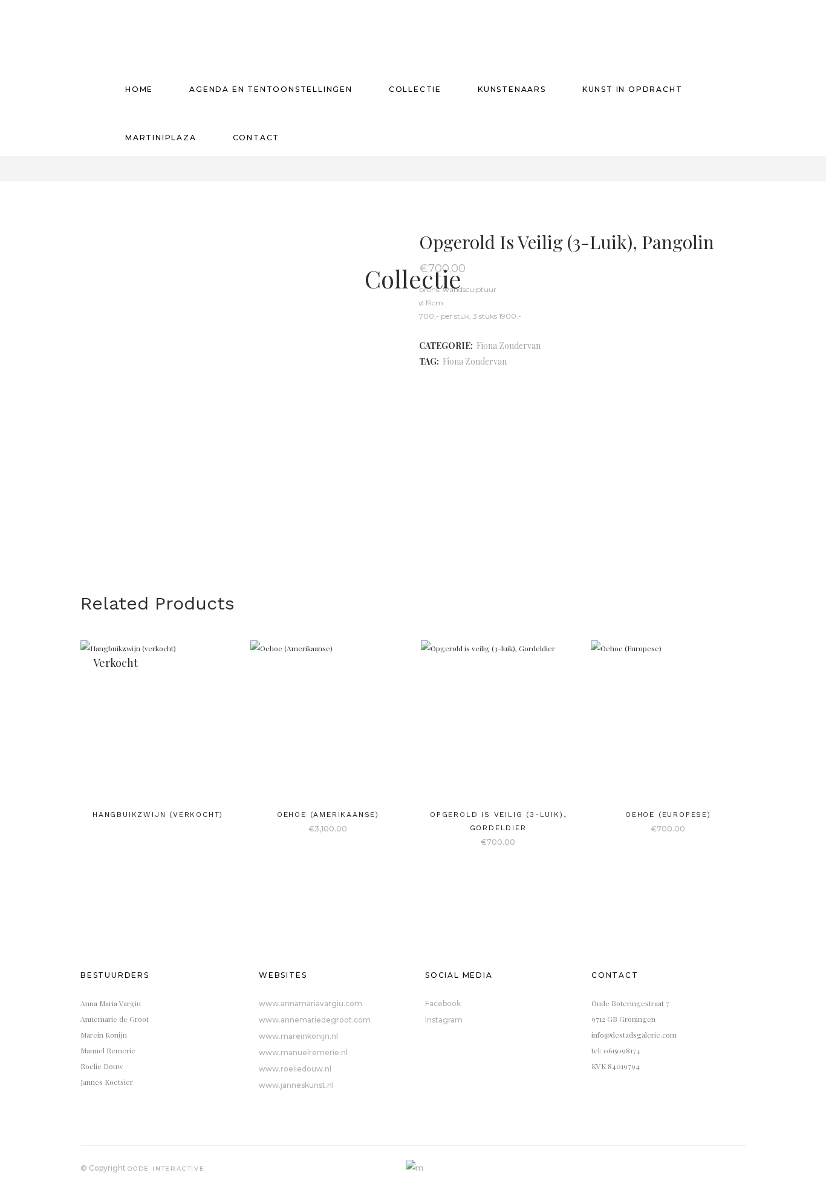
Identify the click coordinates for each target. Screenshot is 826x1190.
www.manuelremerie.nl (303, 1052)
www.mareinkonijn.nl (298, 1036)
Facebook (443, 1003)
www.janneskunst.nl (296, 1085)
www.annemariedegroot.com (315, 1019)
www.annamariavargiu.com (310, 1003)
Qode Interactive (166, 1168)
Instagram (444, 1019)
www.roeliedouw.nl (295, 1068)
